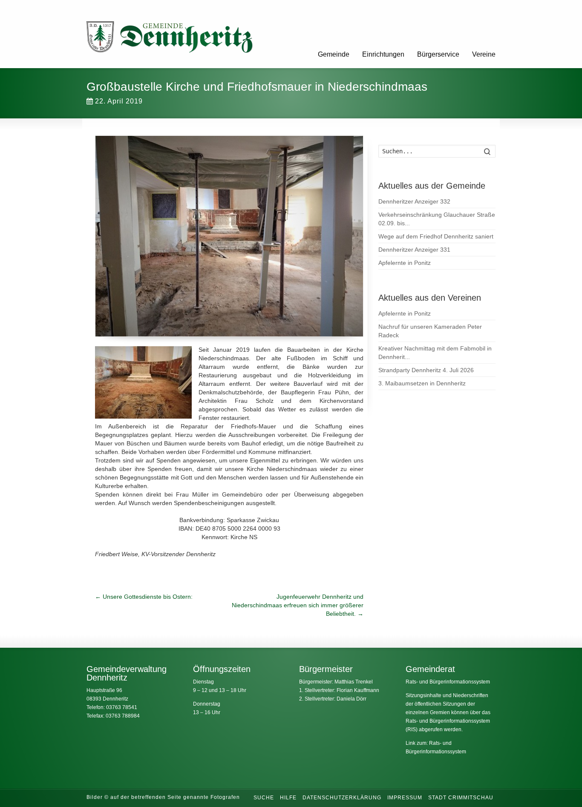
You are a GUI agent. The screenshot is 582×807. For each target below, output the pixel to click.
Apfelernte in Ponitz (404, 262)
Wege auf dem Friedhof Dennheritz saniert (435, 236)
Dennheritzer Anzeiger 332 (414, 201)
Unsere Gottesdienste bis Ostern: (144, 596)
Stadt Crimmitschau (460, 798)
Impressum (404, 798)
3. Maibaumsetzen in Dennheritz (422, 383)
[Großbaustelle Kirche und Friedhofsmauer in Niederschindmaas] (229, 236)
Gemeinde (333, 54)
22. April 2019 (119, 101)
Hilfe (288, 798)
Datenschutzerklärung (342, 798)
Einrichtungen (383, 54)
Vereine (484, 54)
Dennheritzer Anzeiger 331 (414, 249)
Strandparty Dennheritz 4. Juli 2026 (426, 370)
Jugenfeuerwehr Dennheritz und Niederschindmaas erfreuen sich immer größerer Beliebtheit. (297, 605)
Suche (264, 798)
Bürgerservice (438, 54)
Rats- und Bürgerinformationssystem (448, 682)
